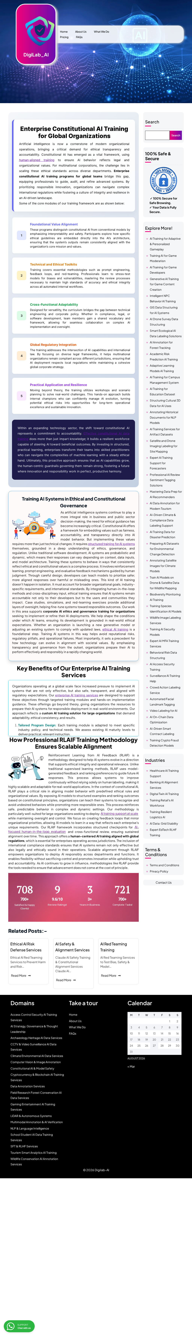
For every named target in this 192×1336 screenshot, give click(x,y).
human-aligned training (36, 160)
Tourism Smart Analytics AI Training (33, 1152)
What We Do (101, 31)
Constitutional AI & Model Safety (32, 1068)
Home (64, 31)
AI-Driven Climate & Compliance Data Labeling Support (163, 520)
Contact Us (164, 882)
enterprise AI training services (76, 695)
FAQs (79, 37)
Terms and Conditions (164, 865)
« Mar (131, 1066)
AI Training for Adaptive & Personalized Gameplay (165, 244)
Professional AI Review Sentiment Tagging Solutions (165, 480)
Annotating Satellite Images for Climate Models (163, 565)
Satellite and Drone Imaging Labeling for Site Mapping (163, 446)
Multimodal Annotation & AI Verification (36, 1122)
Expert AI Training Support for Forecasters (161, 463)
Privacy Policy (159, 871)
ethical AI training (115, 629)
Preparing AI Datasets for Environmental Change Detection (164, 549)
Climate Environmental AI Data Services (36, 1056)
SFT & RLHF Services (24, 1146)
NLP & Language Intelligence (29, 1128)
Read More (18, 975)
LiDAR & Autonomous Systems (31, 1116)
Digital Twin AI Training (164, 794)
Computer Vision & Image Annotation (35, 1062)
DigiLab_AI (36, 55)
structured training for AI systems (111, 544)
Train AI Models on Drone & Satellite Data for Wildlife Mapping (164, 583)
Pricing (64, 37)
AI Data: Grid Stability (164, 823)
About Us (80, 31)
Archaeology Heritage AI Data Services (36, 1038)
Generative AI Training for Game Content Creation (164, 284)
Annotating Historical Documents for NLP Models (164, 417)
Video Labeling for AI (163, 710)
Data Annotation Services (27, 1086)
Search (152, 121)
